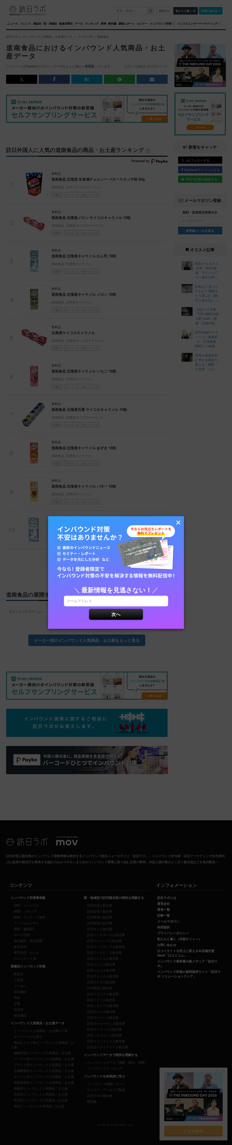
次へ (116, 614)
